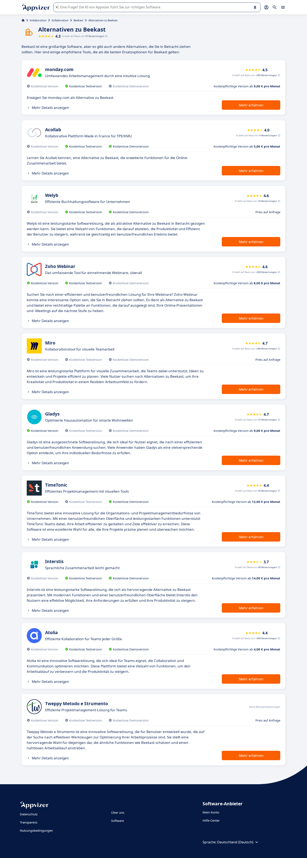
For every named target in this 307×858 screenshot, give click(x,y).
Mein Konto (211, 812)
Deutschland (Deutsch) (235, 842)
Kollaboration (38, 20)
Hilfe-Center (211, 820)
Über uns (117, 812)
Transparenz (28, 822)
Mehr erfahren (251, 105)
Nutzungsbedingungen (36, 830)
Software (117, 820)
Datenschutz (29, 814)
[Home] (23, 20)
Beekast (78, 20)
